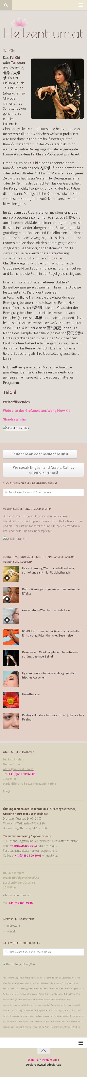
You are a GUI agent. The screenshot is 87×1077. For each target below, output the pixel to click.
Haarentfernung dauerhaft (15, 1005)
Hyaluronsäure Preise (12, 1021)
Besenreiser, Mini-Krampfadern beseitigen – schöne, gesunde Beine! (50, 654)
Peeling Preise (30, 1027)
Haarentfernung (63, 999)
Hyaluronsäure (76, 1016)
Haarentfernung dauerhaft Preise (41, 1005)
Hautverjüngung (42, 1016)
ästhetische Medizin (71, 1027)
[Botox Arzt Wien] (19, 964)
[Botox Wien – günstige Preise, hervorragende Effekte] (11, 595)
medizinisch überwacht (13, 1027)
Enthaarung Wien (36, 994)
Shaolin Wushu (14, 419)
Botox (58, 977)
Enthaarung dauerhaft (74, 988)
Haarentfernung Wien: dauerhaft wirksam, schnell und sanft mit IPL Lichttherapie (48, 570)
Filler (32, 999)
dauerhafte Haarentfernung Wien (17, 988)
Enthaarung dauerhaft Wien (15, 994)
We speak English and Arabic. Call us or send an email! (43, 470)
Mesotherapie (31, 694)
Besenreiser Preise (47, 977)
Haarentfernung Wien (36, 1010)
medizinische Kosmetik (71, 1021)
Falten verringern (11, 999)
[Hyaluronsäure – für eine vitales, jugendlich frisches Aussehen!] (11, 679)
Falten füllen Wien (72, 994)
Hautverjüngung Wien (60, 1016)
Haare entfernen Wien (45, 999)
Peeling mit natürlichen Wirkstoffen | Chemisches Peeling (53, 717)
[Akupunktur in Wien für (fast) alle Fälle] (11, 616)
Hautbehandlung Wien (56, 1010)
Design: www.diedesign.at (43, 1065)
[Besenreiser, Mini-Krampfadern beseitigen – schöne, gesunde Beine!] (11, 658)
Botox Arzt (66, 977)
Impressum (13, 925)
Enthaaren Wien (56, 988)
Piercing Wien (56, 1027)
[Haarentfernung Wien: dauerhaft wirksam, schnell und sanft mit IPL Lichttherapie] (11, 574)
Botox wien (24, 983)
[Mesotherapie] (11, 700)
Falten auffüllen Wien (54, 994)
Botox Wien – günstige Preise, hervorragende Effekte (51, 591)
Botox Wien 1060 (37, 983)
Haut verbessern (74, 1010)
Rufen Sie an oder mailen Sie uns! (40, 453)
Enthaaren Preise (40, 988)
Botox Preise (13, 983)
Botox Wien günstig (52, 983)
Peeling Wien (43, 1027)
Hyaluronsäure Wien (32, 1021)
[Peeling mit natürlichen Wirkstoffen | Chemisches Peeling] (11, 721)
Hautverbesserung (11, 1016)
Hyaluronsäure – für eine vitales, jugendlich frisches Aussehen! (49, 675)
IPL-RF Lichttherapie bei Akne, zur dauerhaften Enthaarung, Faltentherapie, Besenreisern (51, 633)
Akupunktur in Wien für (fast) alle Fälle (46, 610)
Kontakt (11, 931)
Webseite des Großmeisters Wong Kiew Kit (36, 410)
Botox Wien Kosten (70, 983)
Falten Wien (24, 999)
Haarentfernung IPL (17, 1010)
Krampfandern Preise (50, 1021)
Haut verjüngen (27, 1016)
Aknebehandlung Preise (13, 977)
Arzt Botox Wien (32, 977)
